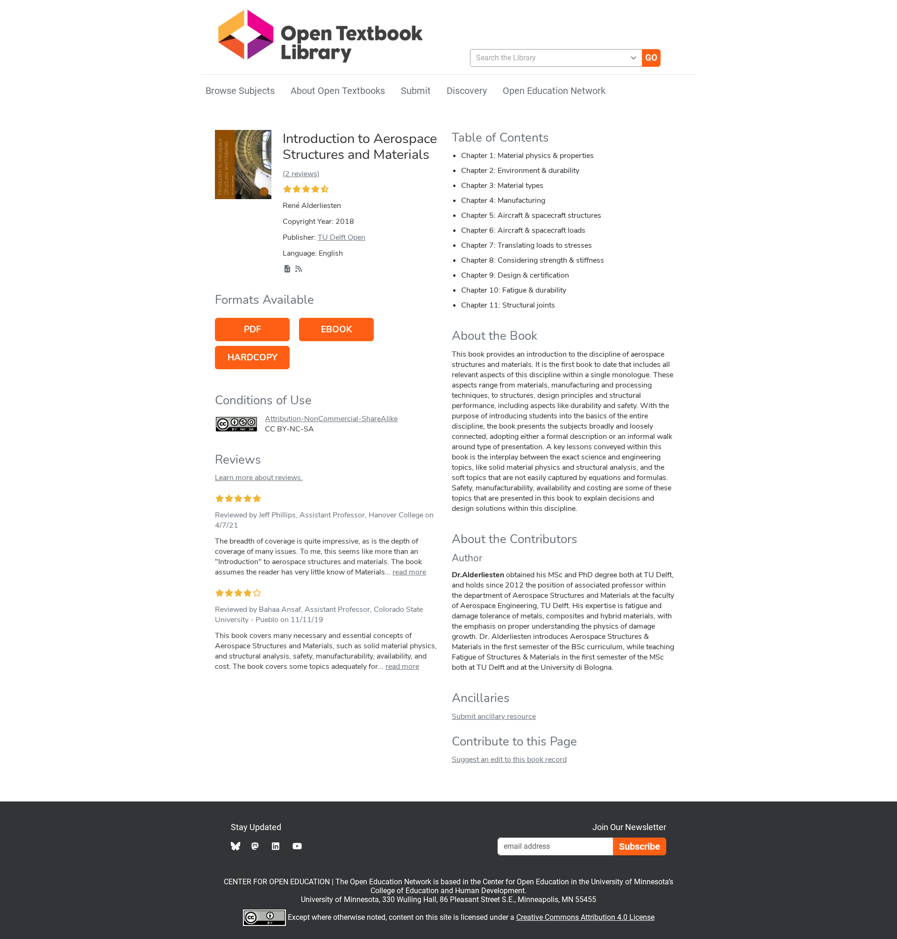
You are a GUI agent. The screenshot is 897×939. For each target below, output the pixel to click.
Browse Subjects (240, 90)
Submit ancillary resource (494, 716)
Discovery (467, 90)
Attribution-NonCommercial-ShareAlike (331, 419)
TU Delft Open (341, 237)
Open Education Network (554, 90)
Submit (416, 90)
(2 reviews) (301, 174)
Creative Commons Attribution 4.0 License (585, 917)
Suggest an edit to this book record (509, 759)
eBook (336, 329)
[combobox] (552, 58)
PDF (252, 329)
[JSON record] (287, 269)
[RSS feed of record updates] (298, 269)
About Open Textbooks (338, 90)
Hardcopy (253, 357)
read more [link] (409, 572)
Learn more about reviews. (259, 478)
